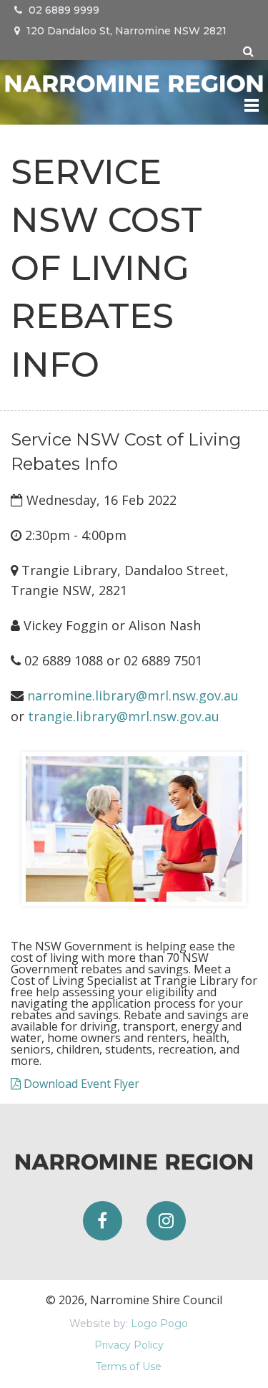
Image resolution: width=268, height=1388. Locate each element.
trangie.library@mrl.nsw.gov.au (123, 716)
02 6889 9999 (62, 10)
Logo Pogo (159, 1323)
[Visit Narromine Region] (134, 82)
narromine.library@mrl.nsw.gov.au (133, 695)
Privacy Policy (129, 1345)
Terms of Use (129, 1366)
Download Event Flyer (80, 1083)
